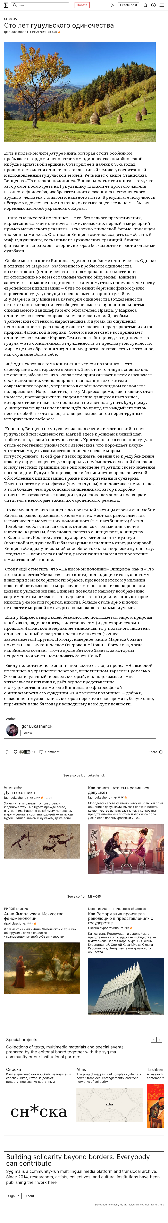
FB (120, 1204)
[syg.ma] (6, 5)
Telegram (113, 1204)
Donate (82, 5)
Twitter (154, 1204)
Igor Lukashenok (16, 32)
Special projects (21, 1039)
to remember (13, 787)
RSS (162, 1204)
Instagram (133, 1204)
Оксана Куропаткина (103, 928)
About (29, 1196)
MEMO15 (10, 19)
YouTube (145, 1204)
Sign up (13, 1196)
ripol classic (12, 923)
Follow (27, 733)
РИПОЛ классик (16, 909)
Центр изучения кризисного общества (117, 909)
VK (125, 1204)
